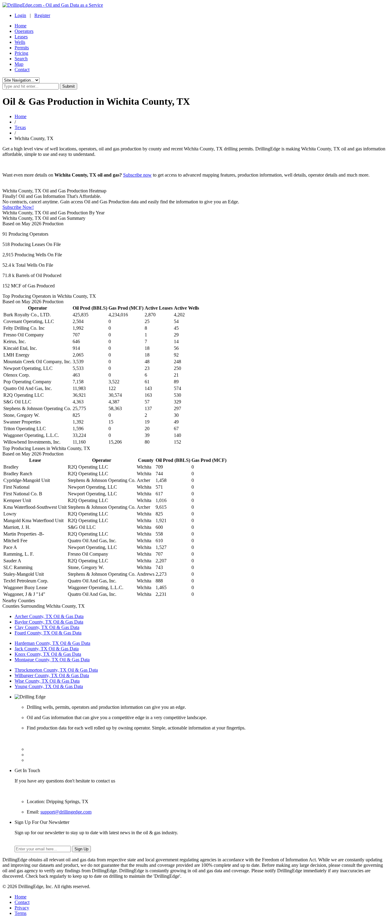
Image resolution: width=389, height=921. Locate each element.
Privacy (22, 907)
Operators (24, 31)
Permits (22, 47)
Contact (22, 69)
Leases (21, 36)
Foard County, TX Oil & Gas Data (48, 632)
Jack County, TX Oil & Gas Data (47, 648)
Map (19, 64)
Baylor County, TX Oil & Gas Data (49, 621)
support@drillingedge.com (65, 811)
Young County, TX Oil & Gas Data (49, 686)
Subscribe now (137, 175)
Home (20, 25)
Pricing (21, 53)
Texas (20, 127)
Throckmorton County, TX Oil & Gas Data (56, 670)
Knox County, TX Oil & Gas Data (48, 654)
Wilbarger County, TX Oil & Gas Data (52, 675)
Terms (20, 913)
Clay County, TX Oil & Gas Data (47, 627)
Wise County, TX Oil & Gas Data (47, 681)
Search (21, 58)
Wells (20, 42)
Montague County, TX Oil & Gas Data (52, 659)
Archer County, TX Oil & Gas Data (49, 616)
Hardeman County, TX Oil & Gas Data (52, 643)
